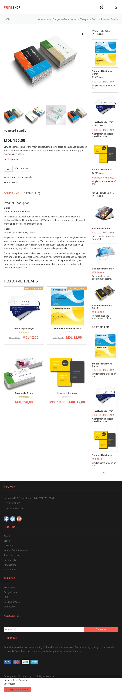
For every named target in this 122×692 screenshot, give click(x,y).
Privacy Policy (10, 560)
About (7, 536)
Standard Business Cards (102, 72)
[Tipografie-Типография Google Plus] (19, 518)
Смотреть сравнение (17, 689)
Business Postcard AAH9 (102, 307)
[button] (82, 34)
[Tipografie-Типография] (12, 7)
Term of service (12, 555)
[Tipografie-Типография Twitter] (12, 518)
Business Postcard (102, 228)
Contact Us (9, 606)
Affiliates (8, 545)
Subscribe (101, 629)
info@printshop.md (14, 508)
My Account (10, 565)
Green (7, 541)
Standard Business (102, 169)
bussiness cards (24, 177)
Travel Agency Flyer (102, 122)
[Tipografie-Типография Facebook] (6, 518)
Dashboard (9, 569)
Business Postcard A (103, 269)
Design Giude (10, 592)
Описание (11, 193)
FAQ (6, 597)
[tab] (11, 193)
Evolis (15, 182)
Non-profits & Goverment (16, 550)
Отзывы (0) (32, 193)
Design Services (12, 602)
